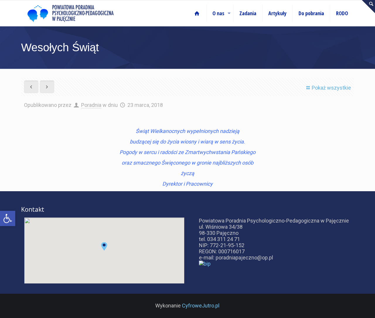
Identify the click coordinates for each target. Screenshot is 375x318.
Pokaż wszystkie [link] (331, 88)
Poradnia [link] (91, 105)
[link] (7, 218)
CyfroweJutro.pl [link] (200, 305)
